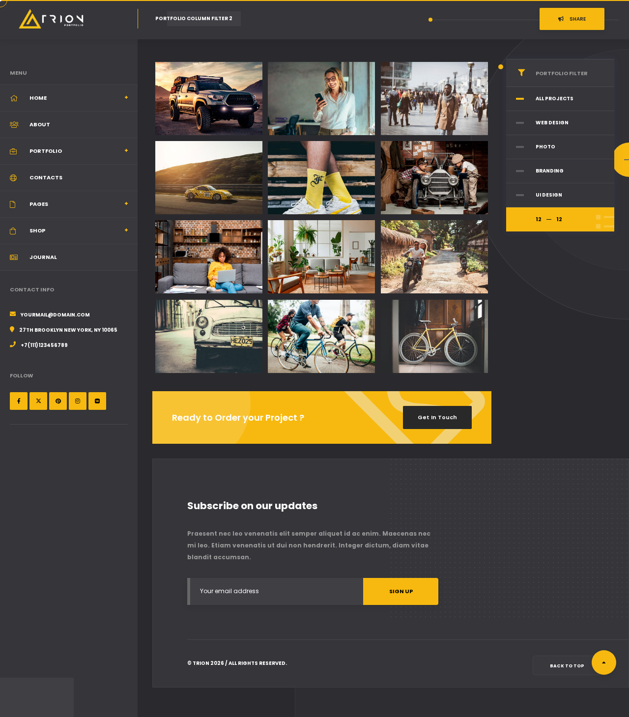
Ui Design (549, 195)
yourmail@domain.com (55, 314)
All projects (554, 98)
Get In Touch (437, 417)
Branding (550, 170)
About (39, 124)
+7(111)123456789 (44, 345)
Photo (545, 146)
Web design (552, 122)
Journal (43, 257)
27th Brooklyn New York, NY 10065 (68, 330)
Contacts (45, 177)
